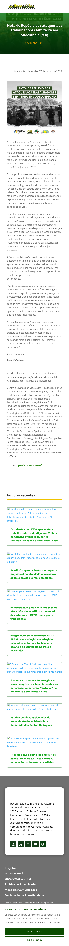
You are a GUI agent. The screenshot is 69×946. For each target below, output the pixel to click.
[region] (34, 925)
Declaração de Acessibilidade (24, 895)
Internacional (14, 873)
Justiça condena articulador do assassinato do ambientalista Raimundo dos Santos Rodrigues (31, 721)
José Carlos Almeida (30, 465)
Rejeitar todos (34, 939)
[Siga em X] (21, 844)
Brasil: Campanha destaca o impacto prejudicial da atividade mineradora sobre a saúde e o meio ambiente (33, 574)
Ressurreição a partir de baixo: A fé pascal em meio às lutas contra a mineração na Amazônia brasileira (33, 758)
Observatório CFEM (18, 879)
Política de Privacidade (20, 884)
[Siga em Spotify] (43, 844)
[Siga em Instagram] (13, 844)
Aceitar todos (34, 931)
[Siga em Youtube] (35, 844)
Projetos (10, 868)
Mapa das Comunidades (21, 890)
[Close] (66, 907)
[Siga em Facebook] (28, 844)
